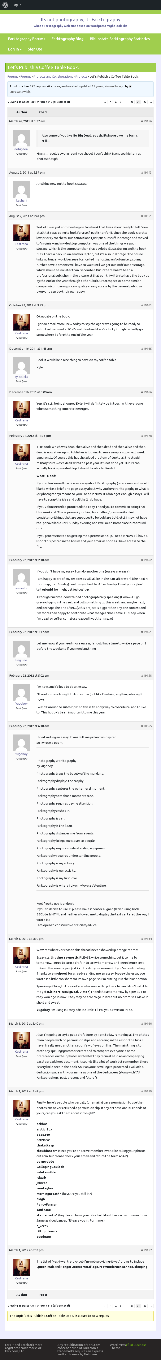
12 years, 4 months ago (108, 86)
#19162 (146, 560)
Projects (81, 76)
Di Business (137, 1345)
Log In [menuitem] (17, 5)
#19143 (146, 172)
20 (131, 102)
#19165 (146, 348)
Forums (12, 76)
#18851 (146, 216)
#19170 (146, 435)
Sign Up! (35, 49)
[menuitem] (5, 5)
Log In (13, 49)
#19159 (146, 1091)
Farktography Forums (26, 39)
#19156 (146, 121)
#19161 (146, 632)
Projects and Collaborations (53, 76)
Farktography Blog (68, 39)
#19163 (146, 305)
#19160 (146, 1023)
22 (144, 102)
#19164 (146, 938)
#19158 (146, 675)
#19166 (146, 392)
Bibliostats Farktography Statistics (120, 39)
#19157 (146, 1250)
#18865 (146, 726)
